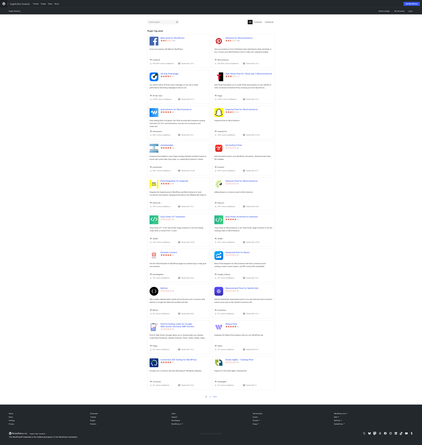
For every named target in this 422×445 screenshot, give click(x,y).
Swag (256, 424)
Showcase (94, 413)
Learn (173, 413)
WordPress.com (340, 413)
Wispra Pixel (231, 324)
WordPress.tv (177, 424)
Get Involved (257, 413)
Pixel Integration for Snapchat (174, 181)
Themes (93, 417)
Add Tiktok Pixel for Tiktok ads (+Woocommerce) (248, 74)
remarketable (167, 145)
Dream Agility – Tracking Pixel (239, 360)
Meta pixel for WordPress (173, 38)
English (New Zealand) (37, 434)
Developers (175, 420)
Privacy (11, 424)
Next (215, 397)
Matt (336, 417)
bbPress (338, 420)
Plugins (92, 420)
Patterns (93, 424)
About (11, 413)
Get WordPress (412, 4)
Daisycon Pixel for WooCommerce (241, 181)
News (11, 417)
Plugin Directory (14, 11)
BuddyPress (339, 424)
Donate (256, 420)
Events (255, 417)
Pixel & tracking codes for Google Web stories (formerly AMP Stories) (177, 325)
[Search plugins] (177, 22)
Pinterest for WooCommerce (239, 38)
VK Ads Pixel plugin (169, 74)
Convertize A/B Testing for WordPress (179, 360)
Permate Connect (169, 252)
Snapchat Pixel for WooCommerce (241, 109)
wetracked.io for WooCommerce (176, 109)
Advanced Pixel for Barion (237, 252)
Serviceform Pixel (233, 145)
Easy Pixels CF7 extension (173, 217)
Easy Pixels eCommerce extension (241, 217)
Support (174, 417)
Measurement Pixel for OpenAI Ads (241, 288)
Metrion (164, 288)
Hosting (11, 420)
